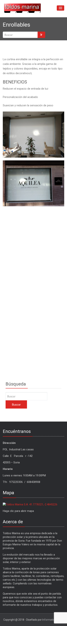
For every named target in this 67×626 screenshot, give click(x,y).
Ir (41, 34)
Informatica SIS (51, 619)
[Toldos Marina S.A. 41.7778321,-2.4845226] (30, 504)
